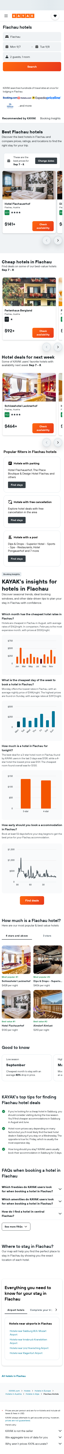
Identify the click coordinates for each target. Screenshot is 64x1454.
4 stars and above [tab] (17, 935)
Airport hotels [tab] (15, 1310)
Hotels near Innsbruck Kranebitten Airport (28, 1341)
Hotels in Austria (14, 1394)
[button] (6, 16)
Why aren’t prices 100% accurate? (26, 1443)
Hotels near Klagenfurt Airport (26, 1353)
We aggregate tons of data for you (26, 1437)
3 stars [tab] (47, 935)
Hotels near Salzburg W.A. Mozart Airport (28, 1332)
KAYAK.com (14, 1390)
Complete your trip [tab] (41, 1310)
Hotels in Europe (43, 1390)
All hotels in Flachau (14, 1376)
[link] (17, 485)
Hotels (27, 1390)
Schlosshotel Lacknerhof (21, 406)
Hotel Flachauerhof (17, 203)
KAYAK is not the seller (19, 1431)
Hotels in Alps (32, 1394)
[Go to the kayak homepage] (23, 16)
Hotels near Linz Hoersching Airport (29, 1348)
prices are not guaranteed (17, 1420)
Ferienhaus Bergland (18, 310)
